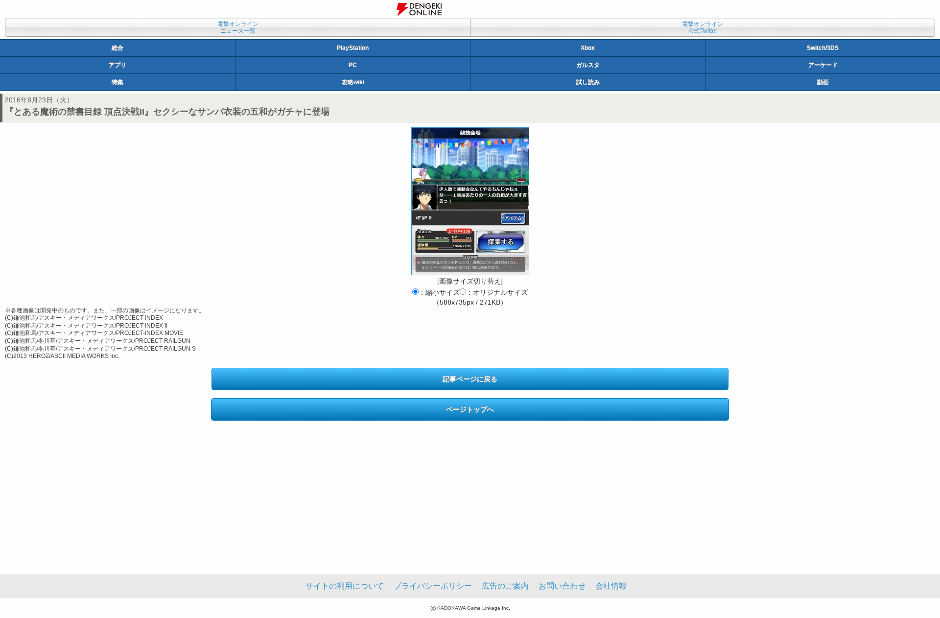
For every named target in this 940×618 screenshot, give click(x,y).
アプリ (117, 65)
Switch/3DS (823, 48)
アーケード (823, 65)
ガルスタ (588, 65)
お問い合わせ (562, 586)
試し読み (588, 82)
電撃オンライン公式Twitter (702, 27)
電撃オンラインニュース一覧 (237, 27)
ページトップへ (470, 409)
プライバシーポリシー (433, 586)
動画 (823, 82)
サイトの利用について (345, 586)
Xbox (588, 48)
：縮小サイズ (439, 292)
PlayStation (353, 48)
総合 (117, 48)
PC (353, 65)
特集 (117, 82)
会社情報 (611, 586)
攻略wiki (353, 82)
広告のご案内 (505, 586)
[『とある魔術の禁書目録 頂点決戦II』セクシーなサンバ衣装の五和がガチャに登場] (470, 201)
